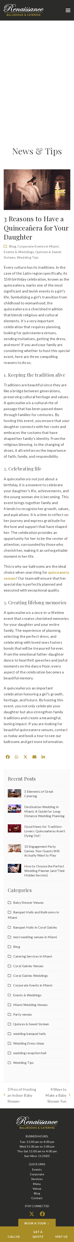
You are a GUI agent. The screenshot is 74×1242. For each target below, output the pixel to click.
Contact (37, 1198)
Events (37, 1169)
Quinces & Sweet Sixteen (31, 1024)
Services (37, 1179)
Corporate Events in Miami (38, 246)
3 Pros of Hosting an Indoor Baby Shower (20, 1095)
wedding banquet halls (29, 1034)
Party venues (22, 1014)
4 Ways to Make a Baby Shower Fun (54, 1095)
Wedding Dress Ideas (28, 1043)
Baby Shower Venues (28, 902)
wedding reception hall (29, 1053)
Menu (37, 1184)
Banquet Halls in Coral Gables (35, 927)
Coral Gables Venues (28, 966)
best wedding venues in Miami (35, 937)
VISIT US (61, 1236)
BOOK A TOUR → (37, 1223)
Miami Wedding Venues (30, 1005)
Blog (12, 246)
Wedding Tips (28, 257)
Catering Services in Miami (32, 956)
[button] (68, 10)
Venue (37, 1188)
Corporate (37, 1174)
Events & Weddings (19, 252)
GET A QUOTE (37, 1234)
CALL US (14, 1236)
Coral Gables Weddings (30, 975)
